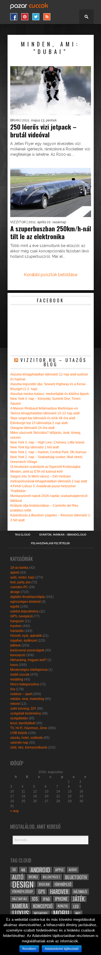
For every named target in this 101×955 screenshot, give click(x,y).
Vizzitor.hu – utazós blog (53, 362)
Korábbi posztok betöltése (50, 274)
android (40, 870)
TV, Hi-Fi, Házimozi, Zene (28, 728)
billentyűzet (51, 877)
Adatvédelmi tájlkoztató (62, 949)
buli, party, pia (20, 582)
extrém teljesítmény (24, 611)
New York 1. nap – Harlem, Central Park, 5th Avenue (48, 452)
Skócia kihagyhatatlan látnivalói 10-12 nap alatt (44, 413)
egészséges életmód (25, 602)
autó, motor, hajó (22, 577)
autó (17, 877)
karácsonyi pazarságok (27, 650)
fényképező (63, 884)
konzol (63, 906)
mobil (61, 913)
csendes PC (19, 587)
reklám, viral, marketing (27, 699)
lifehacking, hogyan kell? (28, 660)
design (15, 592)
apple (59, 869)
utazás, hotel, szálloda (26, 738)
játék (79, 899)
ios (35, 899)
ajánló (14, 572)
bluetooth (76, 877)
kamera (20, 906)
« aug (14, 811)
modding (16, 679)
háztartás (17, 631)
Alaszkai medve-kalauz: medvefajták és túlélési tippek (49, 394)
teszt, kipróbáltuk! (23, 723)
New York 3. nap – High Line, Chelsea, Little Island (47, 442)
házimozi (80, 891)
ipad (46, 899)
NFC (78, 913)
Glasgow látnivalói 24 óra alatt (32, 428)
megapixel (41, 913)
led (76, 906)
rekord (15, 704)
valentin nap (19, 742)
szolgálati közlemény (25, 713)
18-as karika (19, 568)
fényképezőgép (22, 891)
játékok (15, 645)
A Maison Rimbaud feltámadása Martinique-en (44, 408)
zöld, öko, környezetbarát (28, 747)
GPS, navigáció (21, 616)
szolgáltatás (19, 718)
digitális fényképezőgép (27, 597)
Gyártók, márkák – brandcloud (62, 534)
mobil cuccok (19, 674)
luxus (14, 665)
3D (14, 869)
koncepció (17, 655)
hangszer (17, 621)
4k (23, 870)
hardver (16, 626)
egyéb (14, 606)
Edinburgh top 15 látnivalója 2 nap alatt (39, 423)
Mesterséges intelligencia (29, 670)
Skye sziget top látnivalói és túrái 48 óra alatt (42, 418)
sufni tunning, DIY (23, 708)
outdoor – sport (21, 694)
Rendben (29, 949)
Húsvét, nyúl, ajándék (26, 636)
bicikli (33, 876)
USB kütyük (18, 733)
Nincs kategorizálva (24, 684)
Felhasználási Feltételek (50, 543)
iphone (61, 899)
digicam (44, 884)
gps (41, 892)
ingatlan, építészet (23, 640)
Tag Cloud (22, 534)
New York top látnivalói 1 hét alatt (34, 447)
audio (73, 869)
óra (12, 689)
